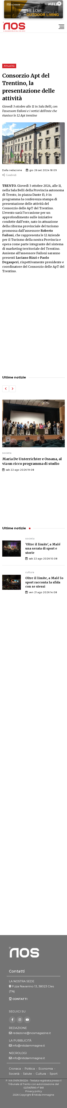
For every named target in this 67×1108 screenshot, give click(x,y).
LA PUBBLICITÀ (20, 1040)
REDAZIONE (18, 1028)
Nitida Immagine (44, 1094)
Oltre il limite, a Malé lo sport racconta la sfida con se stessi (44, 582)
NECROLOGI (18, 1053)
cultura (29, 572)
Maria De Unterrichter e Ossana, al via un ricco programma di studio (32, 461)
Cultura (41, 1073)
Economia (46, 1068)
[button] (5, 388)
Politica (30, 1068)
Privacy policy (33, 1091)
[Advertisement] (33, 333)
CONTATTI (19, 999)
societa (7, 453)
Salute (27, 1073)
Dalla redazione (12, 170)
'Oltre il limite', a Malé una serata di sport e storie (42, 548)
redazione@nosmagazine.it (31, 1033)
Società (14, 1073)
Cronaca (15, 1068)
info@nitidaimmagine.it (28, 1045)
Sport (54, 1073)
